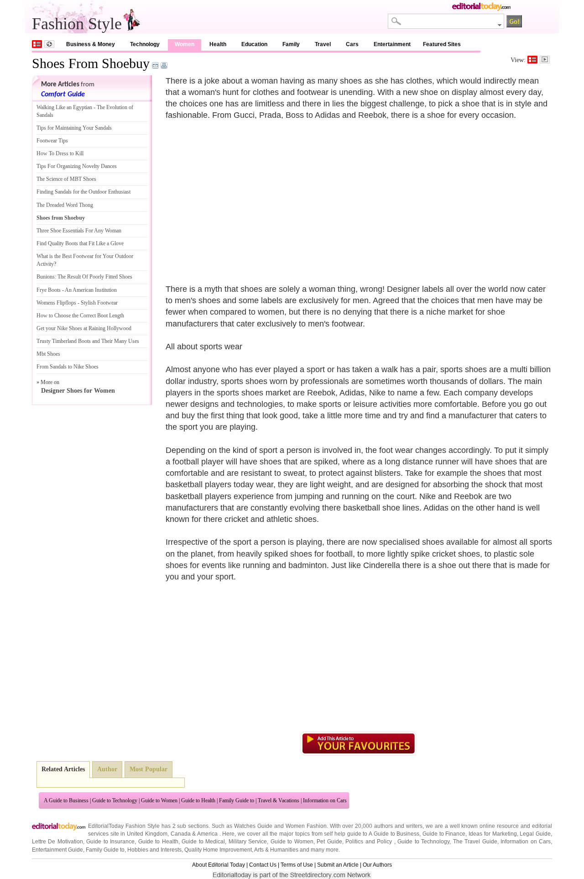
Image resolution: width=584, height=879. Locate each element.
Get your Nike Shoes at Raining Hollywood (83, 328)
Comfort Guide (63, 94)
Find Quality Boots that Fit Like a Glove (80, 243)
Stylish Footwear (99, 303)
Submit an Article (338, 865)
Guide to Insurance (110, 841)
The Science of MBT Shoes (66, 179)
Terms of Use (297, 865)
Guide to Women (159, 800)
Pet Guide (329, 841)
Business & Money (90, 44)
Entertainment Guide (57, 850)
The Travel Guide (475, 841)
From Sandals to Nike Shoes (67, 366)
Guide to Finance (443, 834)
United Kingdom (147, 834)
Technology (145, 44)
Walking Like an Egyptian (64, 107)
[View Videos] (545, 59)
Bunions (45, 277)
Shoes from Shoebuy (60, 218)
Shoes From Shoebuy (91, 63)
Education (254, 44)
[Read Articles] (532, 59)
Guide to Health (198, 800)
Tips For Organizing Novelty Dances (76, 166)
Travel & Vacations (278, 800)
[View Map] (49, 44)
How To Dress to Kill (59, 153)
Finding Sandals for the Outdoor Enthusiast (83, 192)
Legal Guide (535, 834)
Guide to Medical (203, 841)
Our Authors (377, 865)
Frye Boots (48, 290)
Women (184, 44)
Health (217, 44)
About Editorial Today (218, 865)
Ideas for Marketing (492, 834)
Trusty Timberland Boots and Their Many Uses (87, 341)
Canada (181, 834)
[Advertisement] (242, 197)
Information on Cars (325, 800)
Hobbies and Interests (154, 850)
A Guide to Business (66, 800)
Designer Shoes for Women (78, 390)
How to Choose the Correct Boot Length (80, 315)
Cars (352, 44)
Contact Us (262, 865)
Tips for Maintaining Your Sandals (74, 128)
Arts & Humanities (276, 850)
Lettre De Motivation (57, 841)
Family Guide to (236, 800)
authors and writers (398, 826)
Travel (323, 44)
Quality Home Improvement (218, 850)
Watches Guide (253, 826)
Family (291, 44)
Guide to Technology (114, 800)
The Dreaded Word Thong (64, 205)
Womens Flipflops (56, 303)
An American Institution (91, 290)
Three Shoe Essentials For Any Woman (78, 230)
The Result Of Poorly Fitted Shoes (94, 277)
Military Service (248, 841)
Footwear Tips (52, 140)
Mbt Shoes (48, 354)
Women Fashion (306, 826)
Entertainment (392, 44)
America (207, 834)
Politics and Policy (369, 841)
